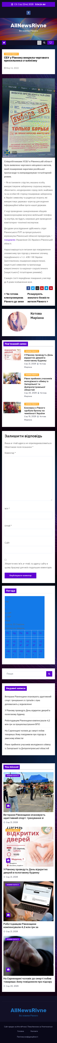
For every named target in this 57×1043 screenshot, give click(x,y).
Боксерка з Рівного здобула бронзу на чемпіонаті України (34, 411)
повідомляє (10, 239)
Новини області (13, 776)
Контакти (34, 1031)
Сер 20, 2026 (30, 393)
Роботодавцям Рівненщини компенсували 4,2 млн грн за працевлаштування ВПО (20, 927)
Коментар (10, 452)
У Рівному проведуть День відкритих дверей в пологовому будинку (38, 358)
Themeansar (47, 1026)
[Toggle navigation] (39, 42)
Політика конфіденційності (27, 1037)
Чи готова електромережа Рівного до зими (14, 297)
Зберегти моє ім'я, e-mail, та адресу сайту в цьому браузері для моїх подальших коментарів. (28, 565)
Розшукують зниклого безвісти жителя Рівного (38, 297)
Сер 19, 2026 (30, 416)
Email (8, 525)
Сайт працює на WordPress (15, 1026)
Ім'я (7, 508)
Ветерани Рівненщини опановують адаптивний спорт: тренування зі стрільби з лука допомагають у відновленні (28, 700)
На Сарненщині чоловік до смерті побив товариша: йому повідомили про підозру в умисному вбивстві (25, 734)
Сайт (7, 542)
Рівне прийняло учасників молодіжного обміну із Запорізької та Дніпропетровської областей (38, 384)
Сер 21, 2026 (30, 363)
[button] (44, 42)
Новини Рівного (11, 54)
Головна (20, 1031)
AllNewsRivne (28, 25)
